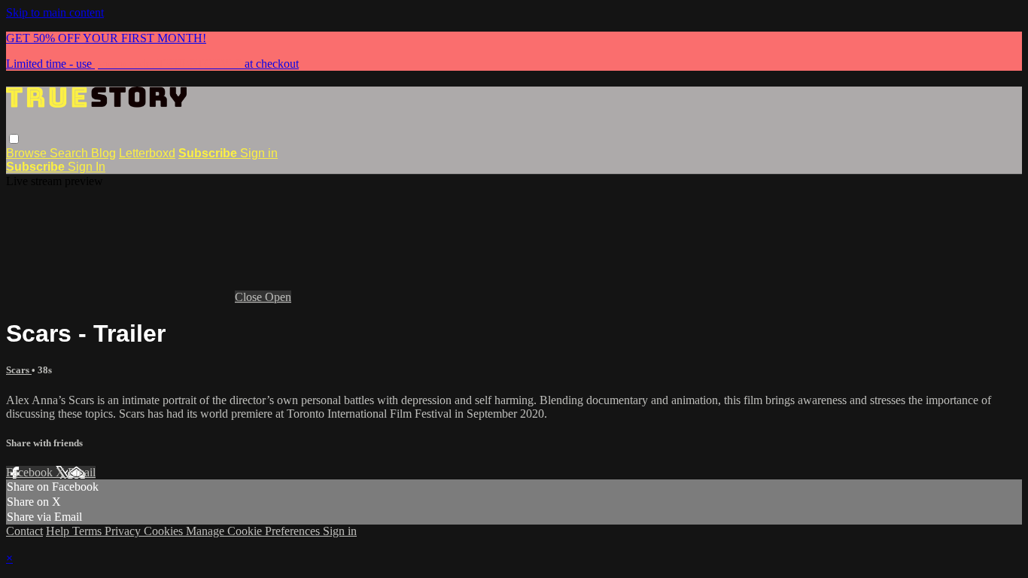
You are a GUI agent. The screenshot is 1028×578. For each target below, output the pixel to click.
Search (70, 153)
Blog (103, 153)
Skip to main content (55, 12)
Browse (28, 153)
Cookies (165, 531)
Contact (24, 531)
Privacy (124, 531)
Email (82, 472)
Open (278, 297)
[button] (14, 139)
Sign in (259, 153)
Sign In (86, 166)
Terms (88, 531)
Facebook (31, 472)
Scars (19, 370)
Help (59, 531)
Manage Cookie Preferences (254, 531)
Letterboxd (147, 153)
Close (250, 297)
